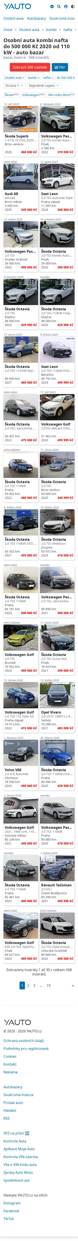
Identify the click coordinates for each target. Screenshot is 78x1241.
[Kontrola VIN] (52, 5)
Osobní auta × (14, 78)
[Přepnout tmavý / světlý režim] (73, 6)
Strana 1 (12, 85)
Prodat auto (13, 1102)
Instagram (12, 1203)
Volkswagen (33, 95)
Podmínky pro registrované (26, 1048)
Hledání (9, 1110)
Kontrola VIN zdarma (20, 1156)
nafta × (48, 78)
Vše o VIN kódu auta (20, 1164)
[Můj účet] (65, 5)
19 (48, 985)
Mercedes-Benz (61, 95)
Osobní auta (13, 18)
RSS (6, 1118)
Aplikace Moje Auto (19, 1149)
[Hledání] (58, 5)
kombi (51, 29)
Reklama (10, 1072)
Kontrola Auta (14, 1141)
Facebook (11, 1210)
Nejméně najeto (42, 85)
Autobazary (36, 18)
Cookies (9, 1056)
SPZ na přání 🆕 (16, 1133)
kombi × (33, 78)
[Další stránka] (73, 986)
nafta (67, 29)
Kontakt (9, 1064)
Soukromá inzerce (18, 1094)
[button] (30, 67)
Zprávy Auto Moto (18, 1172)
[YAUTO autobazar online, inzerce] (17, 6)
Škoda (12, 95)
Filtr (62, 67)
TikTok (8, 1218)
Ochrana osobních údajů (23, 1040)
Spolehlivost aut (16, 1180)
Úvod (7, 29)
